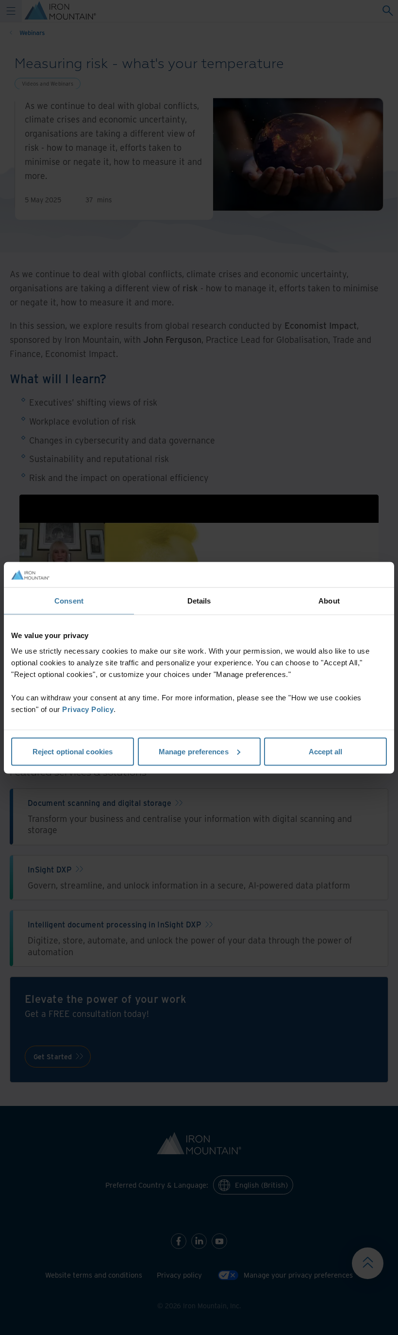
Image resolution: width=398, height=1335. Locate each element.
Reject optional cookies (73, 751)
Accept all (326, 751)
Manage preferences (194, 751)
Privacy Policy (88, 709)
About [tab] (329, 601)
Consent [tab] (68, 601)
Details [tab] (199, 601)
